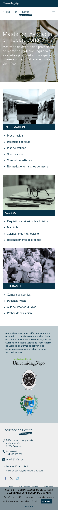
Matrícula (12, 227)
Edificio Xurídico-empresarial (19, 440)
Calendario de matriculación (23, 233)
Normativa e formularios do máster (28, 166)
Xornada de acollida (18, 294)
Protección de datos (29, 487)
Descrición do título (18, 141)
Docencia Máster (17, 300)
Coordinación (15, 154)
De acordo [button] (46, 501)
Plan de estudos (16, 148)
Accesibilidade (46, 487)
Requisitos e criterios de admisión (27, 221)
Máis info (29, 506)
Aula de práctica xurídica (21, 307)
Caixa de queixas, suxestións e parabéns (25, 470)
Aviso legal (13, 487)
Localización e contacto (17, 466)
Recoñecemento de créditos (24, 239)
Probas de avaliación (19, 313)
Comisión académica (19, 160)
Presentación (15, 135)
